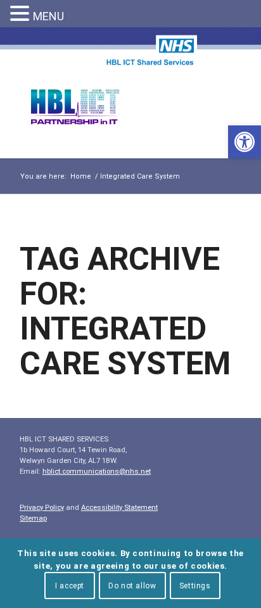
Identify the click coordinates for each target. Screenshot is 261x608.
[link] (244, 141)
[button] (21, 13)
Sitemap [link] (33, 518)
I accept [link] (69, 585)
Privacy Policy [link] (42, 507)
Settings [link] (195, 585)
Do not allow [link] (132, 585)
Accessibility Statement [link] (119, 507)
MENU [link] (48, 16)
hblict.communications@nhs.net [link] (96, 471)
